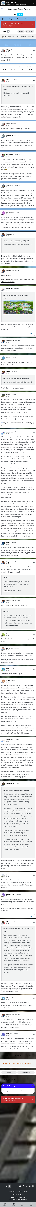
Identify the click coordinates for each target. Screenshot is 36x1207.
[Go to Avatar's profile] (3, 395)
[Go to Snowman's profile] (3, 289)
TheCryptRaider (9, 36)
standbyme (9, 154)
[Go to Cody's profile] (3, 669)
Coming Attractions (27, 36)
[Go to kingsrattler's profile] (3, 234)
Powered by (18, 1199)
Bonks (8, 542)
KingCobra (9, 135)
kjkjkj (8, 50)
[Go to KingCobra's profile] (3, 136)
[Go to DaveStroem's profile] (3, 213)
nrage (8, 680)
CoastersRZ (9, 432)
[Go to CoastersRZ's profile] (3, 432)
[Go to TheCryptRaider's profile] (3, 37)
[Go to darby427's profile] (3, 1034)
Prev (6, 45)
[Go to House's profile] (3, 358)
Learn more (3, 3)
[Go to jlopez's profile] (3, 875)
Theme (15, 1194)
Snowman (9, 288)
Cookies (19, 1191)
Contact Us (12, 1191)
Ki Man (8, 634)
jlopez (8, 875)
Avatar (8, 394)
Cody (7, 669)
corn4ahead (10, 783)
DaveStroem (10, 212)
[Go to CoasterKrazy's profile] (3, 895)
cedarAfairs (9, 185)
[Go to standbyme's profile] (3, 155)
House (8, 357)
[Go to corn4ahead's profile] (3, 784)
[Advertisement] (18, 1123)
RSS (26, 1191)
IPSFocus (20, 1194)
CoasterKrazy (10, 894)
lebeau (8, 80)
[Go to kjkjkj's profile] (3, 50)
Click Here (7, 591)
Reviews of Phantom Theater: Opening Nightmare (13, 25)
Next (29, 45)
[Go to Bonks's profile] (3, 543)
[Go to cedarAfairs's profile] (3, 186)
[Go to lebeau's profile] (3, 80)
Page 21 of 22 (17, 45)
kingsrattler (10, 234)
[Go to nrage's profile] (3, 681)
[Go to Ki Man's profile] (3, 634)
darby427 (9, 1034)
